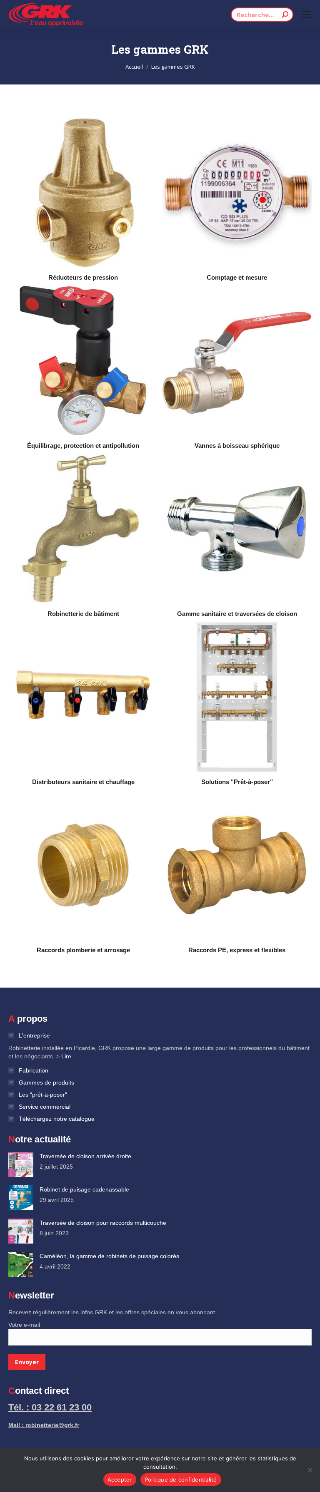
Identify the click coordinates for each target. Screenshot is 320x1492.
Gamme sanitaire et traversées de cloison (237, 613)
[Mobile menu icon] (307, 15)
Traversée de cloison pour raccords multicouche (103, 1222)
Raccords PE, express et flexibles (236, 949)
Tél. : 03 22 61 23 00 (50, 1407)
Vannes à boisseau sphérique (237, 445)
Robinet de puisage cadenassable (84, 1189)
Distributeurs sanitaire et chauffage (83, 781)
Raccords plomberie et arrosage (83, 949)
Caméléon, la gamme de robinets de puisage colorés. (110, 1256)
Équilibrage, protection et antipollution (83, 445)
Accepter (120, 1479)
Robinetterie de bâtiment (83, 613)
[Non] (309, 1470)
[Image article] (20, 1164)
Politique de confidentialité (181, 1479)
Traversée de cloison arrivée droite (85, 1156)
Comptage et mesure (237, 277)
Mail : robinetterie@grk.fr (43, 1425)
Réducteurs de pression (83, 277)
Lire (66, 1056)
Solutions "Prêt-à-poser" (237, 781)
